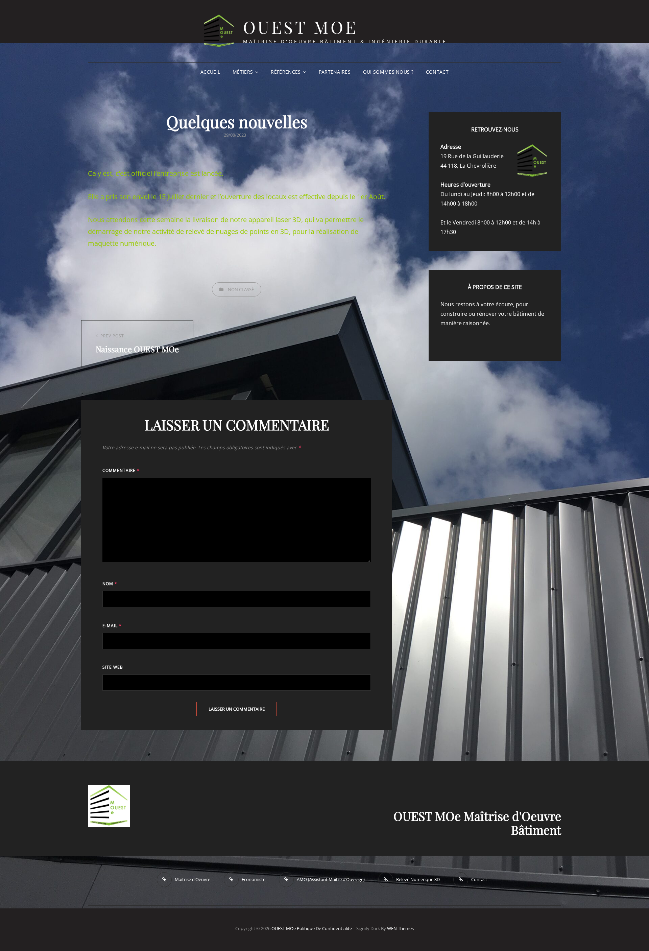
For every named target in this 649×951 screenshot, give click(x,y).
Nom (109, 584)
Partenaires (335, 72)
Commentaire (121, 470)
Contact (437, 72)
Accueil (210, 72)
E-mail (112, 625)
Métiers (243, 72)
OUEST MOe (300, 27)
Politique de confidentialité (324, 928)
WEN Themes (400, 928)
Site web (112, 667)
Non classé (241, 289)
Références (286, 72)
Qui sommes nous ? (388, 72)
